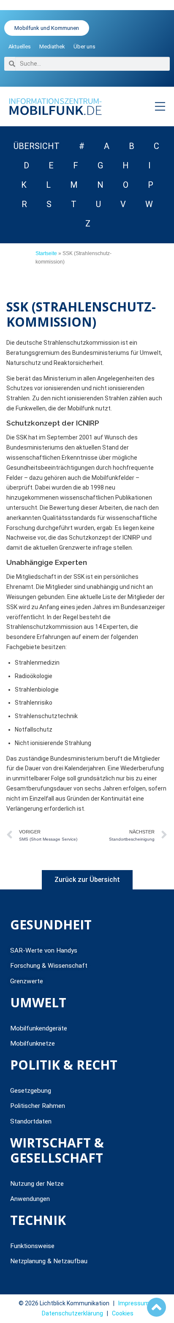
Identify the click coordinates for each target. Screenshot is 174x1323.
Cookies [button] (122, 1313)
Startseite (46, 253)
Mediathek (52, 46)
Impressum (134, 1303)
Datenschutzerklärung (72, 1313)
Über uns (84, 46)
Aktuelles (19, 46)
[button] (160, 106)
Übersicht (37, 146)
